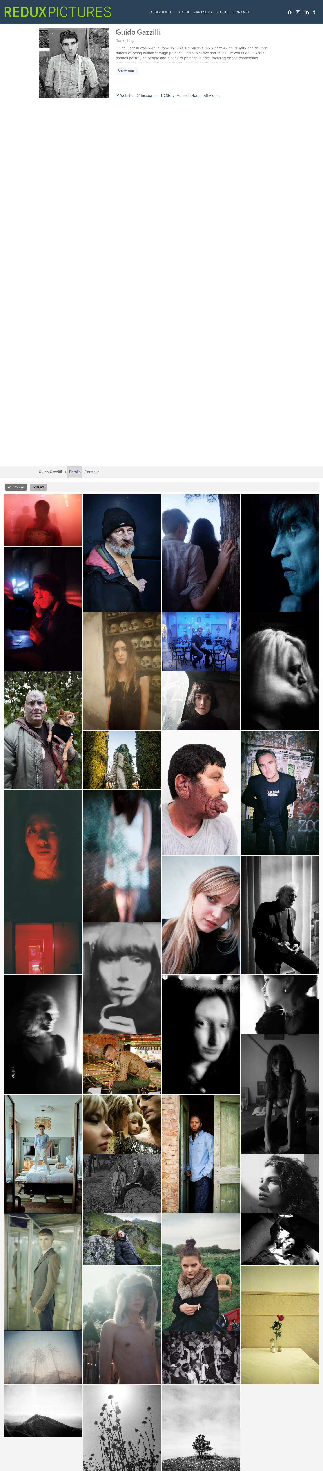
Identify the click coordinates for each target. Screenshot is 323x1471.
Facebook (289, 12)
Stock (183, 12)
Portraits (38, 487)
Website (126, 95)
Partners (203, 12)
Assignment (161, 12)
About (222, 12)
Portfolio (92, 472)
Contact (241, 12)
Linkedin (307, 12)
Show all (18, 487)
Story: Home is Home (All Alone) (193, 95)
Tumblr (314, 12)
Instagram (298, 12)
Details (74, 472)
